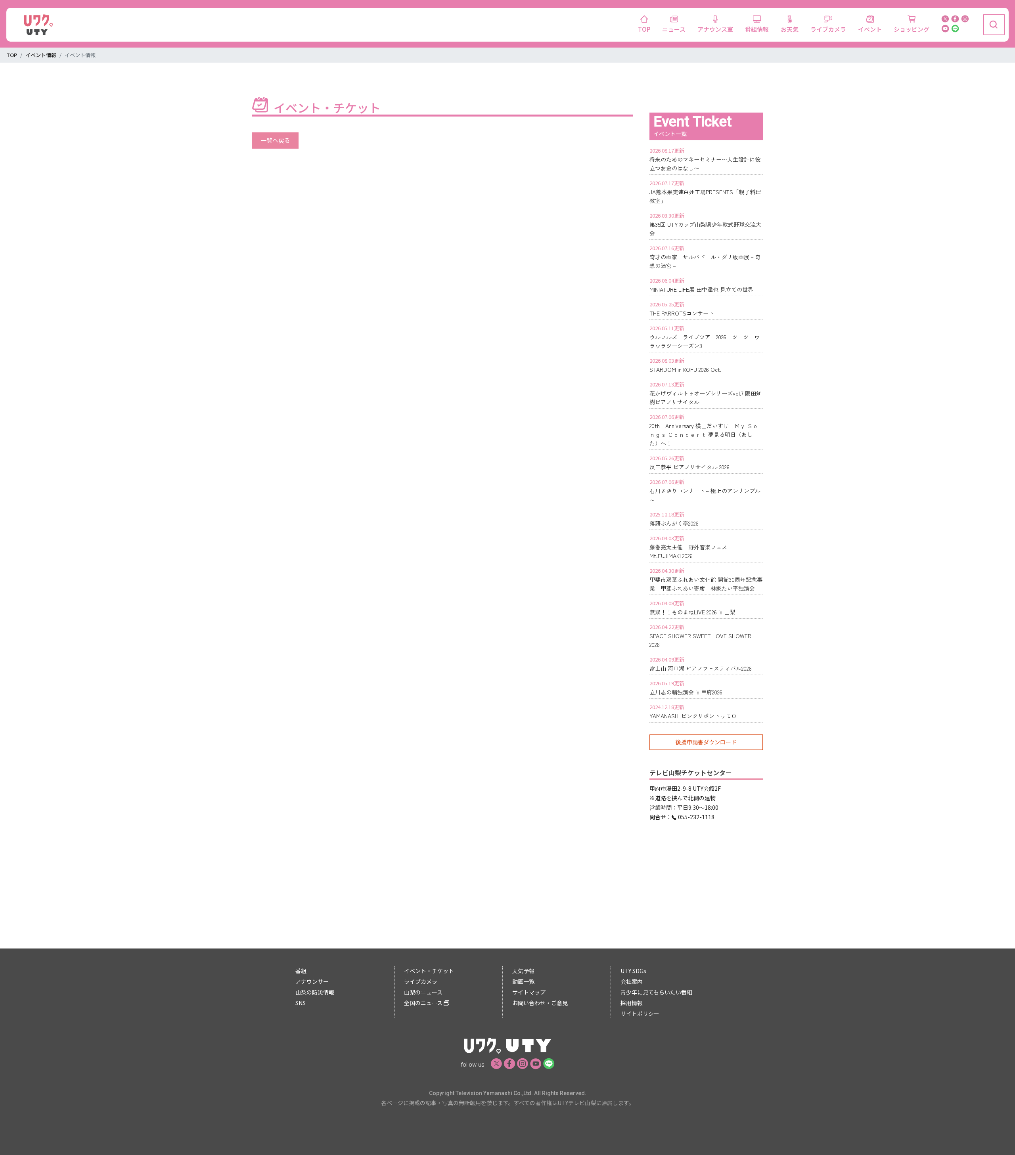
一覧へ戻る (275, 140)
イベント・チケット (429, 971)
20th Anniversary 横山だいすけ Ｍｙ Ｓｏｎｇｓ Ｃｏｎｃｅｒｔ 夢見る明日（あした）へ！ (703, 434)
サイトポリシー (639, 1013)
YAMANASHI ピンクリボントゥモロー (695, 716)
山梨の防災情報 (314, 992)
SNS (300, 1003)
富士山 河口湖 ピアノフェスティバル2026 (700, 668)
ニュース (674, 29)
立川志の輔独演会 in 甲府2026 (685, 692)
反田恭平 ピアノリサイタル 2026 (689, 467)
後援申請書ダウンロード (706, 742)
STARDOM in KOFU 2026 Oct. (685, 369)
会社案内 (631, 981)
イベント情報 (40, 55)
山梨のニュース (423, 992)
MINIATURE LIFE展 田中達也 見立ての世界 (701, 289)
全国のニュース (424, 1003)
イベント (870, 29)
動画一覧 (523, 981)
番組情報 (757, 29)
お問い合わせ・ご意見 (540, 1003)
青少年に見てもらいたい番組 (656, 992)
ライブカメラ (828, 29)
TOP (644, 29)
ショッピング (911, 29)
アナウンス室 (715, 29)
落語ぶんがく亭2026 (674, 523)
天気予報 (523, 971)
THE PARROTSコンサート (681, 313)
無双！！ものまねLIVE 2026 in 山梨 (692, 612)
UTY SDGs (633, 971)
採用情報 (631, 1003)
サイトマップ (529, 992)
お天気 (790, 29)
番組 (300, 971)
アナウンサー (312, 981)
